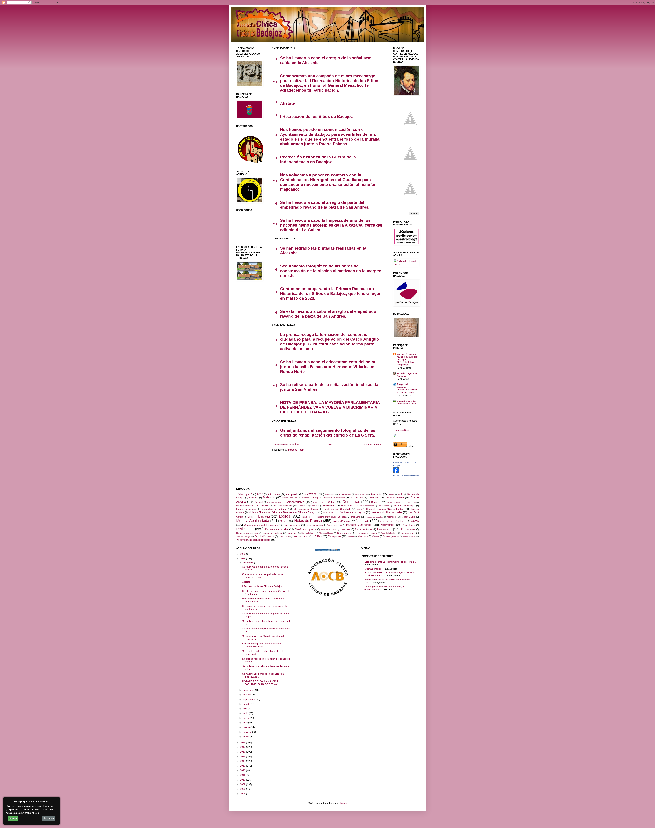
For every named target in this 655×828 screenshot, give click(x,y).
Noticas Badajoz (341, 521)
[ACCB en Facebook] (410, 169)
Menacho (355, 517)
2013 (243, 765)
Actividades (273, 494)
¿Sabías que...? (244, 494)
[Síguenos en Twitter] (410, 134)
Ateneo (391, 494)
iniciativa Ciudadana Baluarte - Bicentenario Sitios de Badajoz (283, 512)
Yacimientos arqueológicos (253, 539)
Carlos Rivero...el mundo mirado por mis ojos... (407, 357)
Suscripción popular (264, 536)
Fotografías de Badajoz (273, 508)
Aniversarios (344, 494)
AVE (400, 494)
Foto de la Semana (246, 509)
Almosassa (329, 494)
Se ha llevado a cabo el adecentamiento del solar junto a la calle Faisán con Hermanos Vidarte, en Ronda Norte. (327, 367)
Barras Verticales (289, 498)
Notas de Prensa (308, 521)
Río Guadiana (344, 533)
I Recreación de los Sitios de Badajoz (316, 116)
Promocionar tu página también (406, 475)
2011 (243, 775)
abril (245, 722)
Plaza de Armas (363, 529)
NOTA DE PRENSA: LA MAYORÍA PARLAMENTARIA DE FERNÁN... (261, 683)
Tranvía (350, 536)
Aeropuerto (292, 494)
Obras (415, 521)
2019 (243, 558)
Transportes (334, 536)
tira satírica (300, 536)
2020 (243, 554)
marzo (246, 727)
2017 (243, 747)
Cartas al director (394, 497)
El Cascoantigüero (283, 506)
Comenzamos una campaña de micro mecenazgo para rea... (262, 575)
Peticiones (244, 529)
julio (245, 708)
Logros (284, 516)
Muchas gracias (372, 568)
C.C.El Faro (357, 498)
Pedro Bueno (408, 525)
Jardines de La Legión (352, 512)
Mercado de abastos (374, 517)
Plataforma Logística (305, 529)
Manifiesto (306, 517)
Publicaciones (408, 529)
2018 (243, 742)
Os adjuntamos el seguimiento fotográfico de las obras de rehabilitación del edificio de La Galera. (327, 432)
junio (246, 713)
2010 (243, 779)
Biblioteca (305, 498)
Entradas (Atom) (296, 449)
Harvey (359, 509)
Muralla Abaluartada (252, 521)
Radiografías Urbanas (247, 533)
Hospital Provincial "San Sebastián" (385, 508)
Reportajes (292, 533)
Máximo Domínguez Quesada (331, 517)
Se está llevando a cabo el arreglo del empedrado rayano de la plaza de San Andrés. (328, 313)
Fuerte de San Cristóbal (336, 508)
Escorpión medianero (365, 506)
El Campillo (262, 506)
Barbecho (269, 497)
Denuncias (351, 501)
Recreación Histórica (272, 533)
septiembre (249, 699)
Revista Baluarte (308, 533)
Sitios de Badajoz (243, 536)
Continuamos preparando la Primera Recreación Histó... (262, 645)
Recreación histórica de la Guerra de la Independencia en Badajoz (318, 159)
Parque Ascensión (334, 525)
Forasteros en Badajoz (404, 506)
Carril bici (373, 497)
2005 (243, 793)
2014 (243, 761)
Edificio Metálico (244, 506)
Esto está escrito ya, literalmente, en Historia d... (390, 561)
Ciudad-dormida (406, 401)
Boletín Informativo (334, 497)
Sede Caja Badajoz (389, 533)
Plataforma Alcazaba (276, 529)
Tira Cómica (284, 536)
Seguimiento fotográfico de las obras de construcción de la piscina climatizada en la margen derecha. (330, 271)
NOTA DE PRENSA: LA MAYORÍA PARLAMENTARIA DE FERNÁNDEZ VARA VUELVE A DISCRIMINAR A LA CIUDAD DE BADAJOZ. (330, 407)
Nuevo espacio (386, 521)
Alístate (287, 103)
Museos (284, 521)
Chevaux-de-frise (274, 502)
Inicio (330, 443)
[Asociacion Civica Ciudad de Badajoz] (396, 472)
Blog (315, 497)
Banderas (253, 498)
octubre (247, 694)
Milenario (391, 517)
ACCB (260, 494)
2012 (243, 770)
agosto (247, 704)
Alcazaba (310, 494)
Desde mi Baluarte (395, 502)
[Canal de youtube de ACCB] (410, 205)
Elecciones (314, 506)
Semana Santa (408, 533)
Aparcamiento (361, 494)
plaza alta (345, 529)
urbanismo (363, 536)
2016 (243, 751)
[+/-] (275, 58)
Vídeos (375, 536)
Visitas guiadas (391, 536)
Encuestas (328, 505)
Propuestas (384, 529)
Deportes (376, 502)
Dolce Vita (411, 502)
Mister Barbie (408, 517)
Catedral (259, 502)
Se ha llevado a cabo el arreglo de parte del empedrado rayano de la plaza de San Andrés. (324, 204)
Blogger (343, 803)
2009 (243, 784)
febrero (247, 732)
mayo (246, 718)
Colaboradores (295, 502)
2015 (243, 756)
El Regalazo (301, 506)
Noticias (362, 521)
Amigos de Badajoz (403, 385)
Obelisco (400, 521)
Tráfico (318, 536)
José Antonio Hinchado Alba (386, 512)
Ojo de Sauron (292, 525)
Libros (251, 517)
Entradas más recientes (286, 443)
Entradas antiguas (372, 443)
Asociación (376, 494)
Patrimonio (387, 524)
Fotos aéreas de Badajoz (305, 509)
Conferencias (318, 502)
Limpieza (264, 516)
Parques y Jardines (358, 524)
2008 (243, 789)
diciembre (248, 562)
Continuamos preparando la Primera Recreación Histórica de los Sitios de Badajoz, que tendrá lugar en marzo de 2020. (330, 293)
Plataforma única (328, 529)
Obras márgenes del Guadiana (261, 525)
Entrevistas (346, 506)
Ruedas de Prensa (367, 533)
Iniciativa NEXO (329, 512)
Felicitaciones (383, 506)
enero (246, 736)
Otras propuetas (315, 525)
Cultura (332, 502)
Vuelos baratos (409, 536)
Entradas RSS (401, 429)
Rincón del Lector (326, 533)
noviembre (249, 690)
